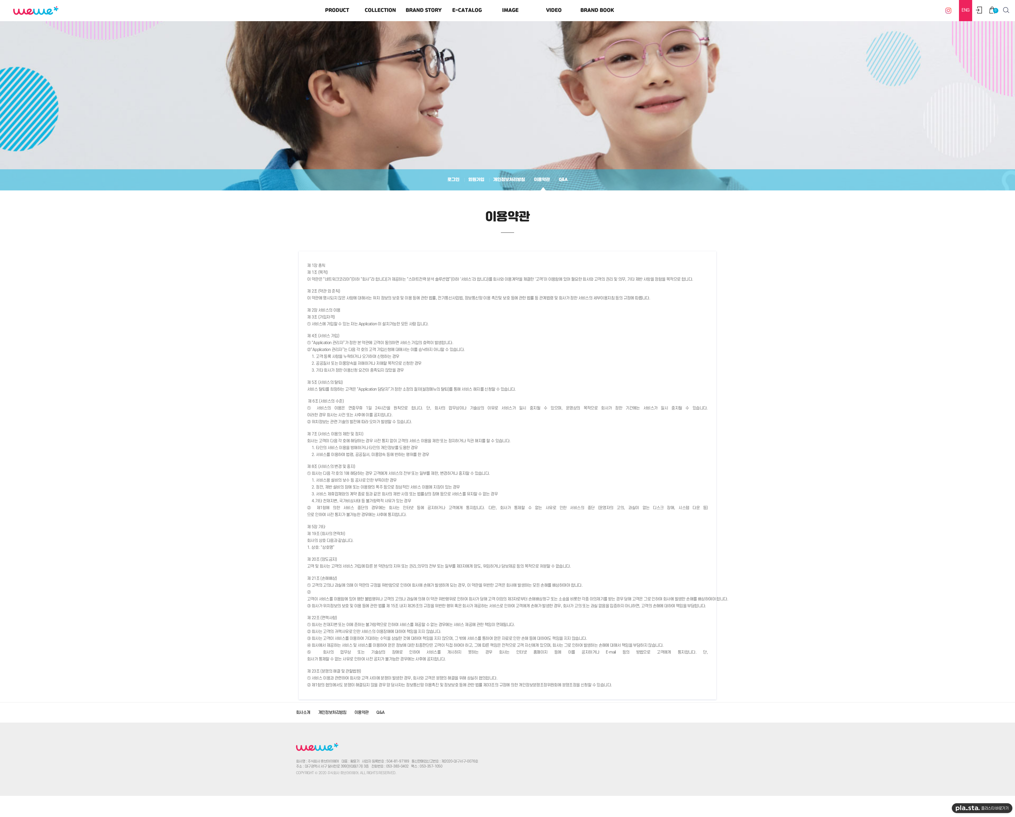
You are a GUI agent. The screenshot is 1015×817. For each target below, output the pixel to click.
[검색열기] (1006, 9)
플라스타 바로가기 (994, 808)
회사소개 (303, 712)
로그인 (453, 180)
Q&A (563, 180)
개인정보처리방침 (509, 180)
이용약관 (542, 180)
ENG (965, 10)
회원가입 (476, 180)
